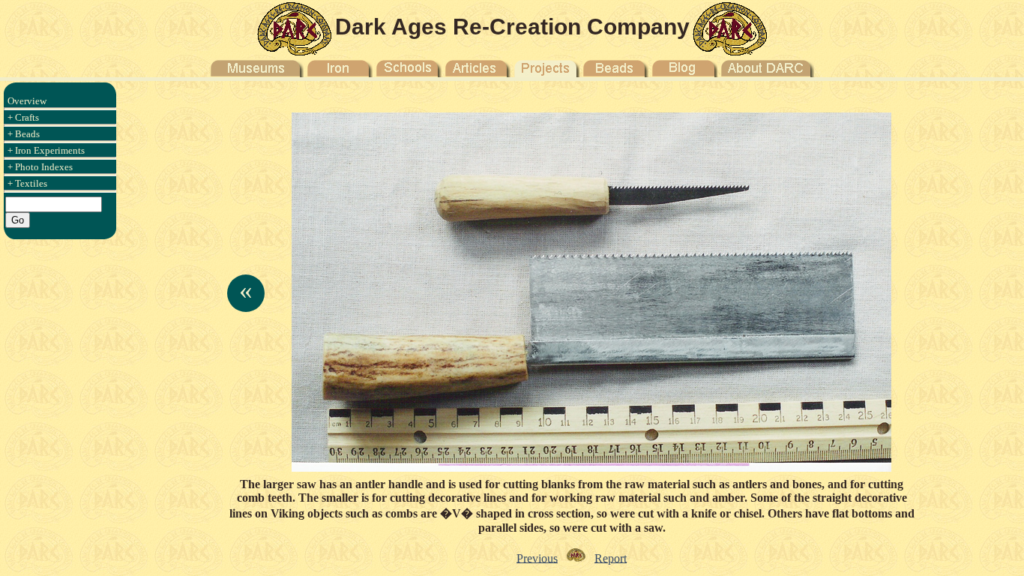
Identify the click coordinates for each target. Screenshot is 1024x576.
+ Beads (23, 134)
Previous (537, 557)
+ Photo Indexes (40, 166)
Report (610, 557)
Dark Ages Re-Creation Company (512, 26)
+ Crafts (23, 117)
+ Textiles (27, 183)
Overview (26, 100)
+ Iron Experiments (46, 150)
